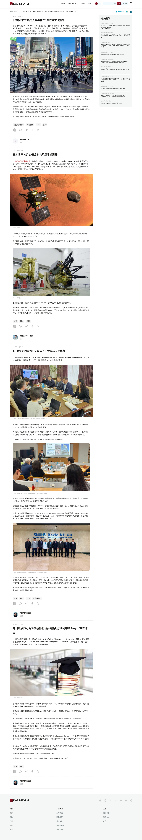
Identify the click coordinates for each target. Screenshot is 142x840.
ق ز (122, 3)
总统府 (24, 12)
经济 (11, 825)
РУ (111, 3)
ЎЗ (126, 3)
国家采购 (59, 830)
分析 (89, 3)
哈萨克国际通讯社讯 (22, 161)
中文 (118, 3)
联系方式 (106, 817)
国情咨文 (40, 12)
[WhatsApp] (20, 130)
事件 (34, 12)
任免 (29, 12)
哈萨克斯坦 (37, 598)
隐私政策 (59, 817)
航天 (15, 321)
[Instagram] (14, 130)
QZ (108, 3)
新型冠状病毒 (19, 125)
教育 (15, 598)
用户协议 (59, 813)
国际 (45, 125)
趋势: (11, 12)
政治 (11, 817)
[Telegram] (26, 130)
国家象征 (59, 821)
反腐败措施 (60, 825)
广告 (104, 821)
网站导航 (106, 813)
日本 (38, 125)
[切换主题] (98, 3)
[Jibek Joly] (120, 12)
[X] (38, 130)
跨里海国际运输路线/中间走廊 (54, 12)
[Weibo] (116, 800)
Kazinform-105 (71, 12)
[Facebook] (32, 130)
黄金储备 (30, 125)
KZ (105, 3)
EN (115, 3)
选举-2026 (17, 12)
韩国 (21, 598)
